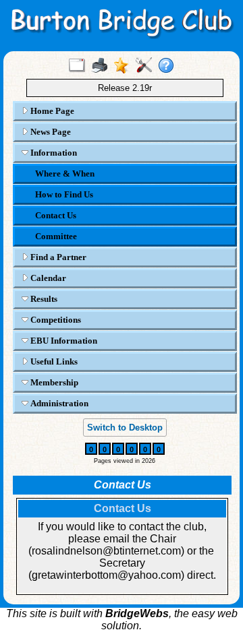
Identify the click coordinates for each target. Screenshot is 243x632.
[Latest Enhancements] (124, 66)
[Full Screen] (80, 66)
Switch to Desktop (125, 427)
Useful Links (53, 361)
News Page (49, 132)
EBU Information (62, 341)
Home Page (51, 111)
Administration (58, 403)
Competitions (54, 320)
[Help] (169, 66)
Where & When (64, 173)
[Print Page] (102, 66)
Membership (53, 382)
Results (42, 299)
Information (52, 153)
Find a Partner (57, 257)
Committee (56, 236)
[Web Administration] (147, 66)
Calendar (47, 278)
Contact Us (55, 215)
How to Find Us (64, 194)
